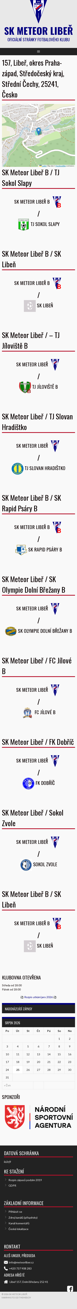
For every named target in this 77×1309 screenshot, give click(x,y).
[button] (38, 131)
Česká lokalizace (18, 1229)
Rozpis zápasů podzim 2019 (25, 1180)
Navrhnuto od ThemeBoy (16, 1297)
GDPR (12, 1185)
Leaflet (44, 166)
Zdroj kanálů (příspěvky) (23, 1217)
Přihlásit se (15, 1211)
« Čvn (7, 1085)
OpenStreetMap (60, 166)
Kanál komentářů (18, 1223)
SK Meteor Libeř (38, 31)
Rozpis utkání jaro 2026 (38, 997)
